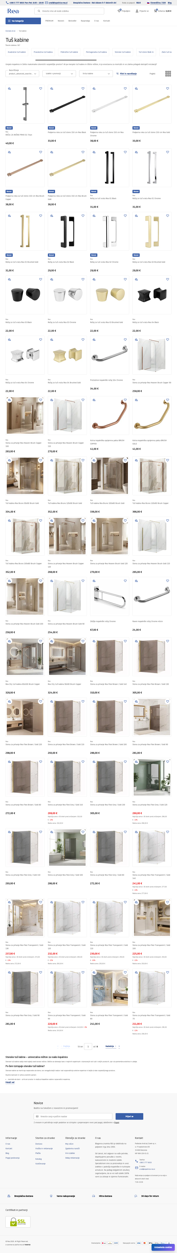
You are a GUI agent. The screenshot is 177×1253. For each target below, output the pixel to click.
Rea (7, 132)
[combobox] (22, 73)
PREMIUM (49, 21)
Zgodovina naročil (72, 1148)
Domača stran (10, 31)
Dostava (38, 1144)
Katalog (38, 1159)
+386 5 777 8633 (145, 1162)
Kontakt (106, 21)
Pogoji (116, 1122)
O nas (96, 21)
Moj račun (69, 1144)
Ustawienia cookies (163, 1247)
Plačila (38, 1153)
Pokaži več (10, 1082)
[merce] (27, 1245)
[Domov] (13, 11)
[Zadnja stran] (119, 1046)
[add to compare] (9, 88)
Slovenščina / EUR (158, 2)
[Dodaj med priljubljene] (40, 88)
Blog (169, 2)
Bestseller (72, 21)
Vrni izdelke (70, 1153)
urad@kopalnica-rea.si (58, 2)
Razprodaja (85, 21)
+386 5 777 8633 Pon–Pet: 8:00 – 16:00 (26, 2)
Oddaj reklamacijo (72, 1158)
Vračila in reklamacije (44, 1148)
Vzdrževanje (40, 1163)
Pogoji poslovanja (12, 1158)
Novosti (61, 21)
